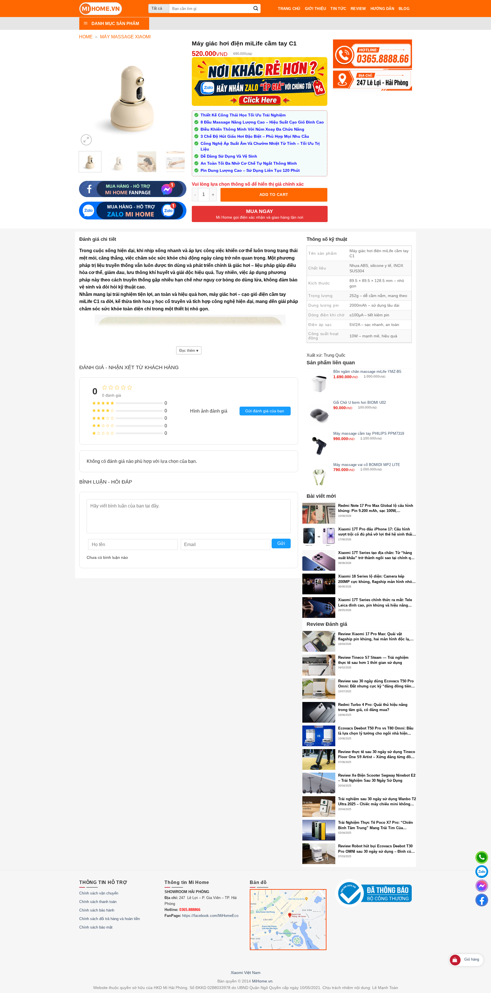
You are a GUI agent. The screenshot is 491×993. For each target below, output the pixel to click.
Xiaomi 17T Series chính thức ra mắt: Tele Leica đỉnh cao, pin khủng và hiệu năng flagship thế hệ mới (375, 603)
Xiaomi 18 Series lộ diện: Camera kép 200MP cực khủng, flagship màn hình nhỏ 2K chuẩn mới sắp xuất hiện (375, 579)
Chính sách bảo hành (96, 910)
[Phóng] (86, 139)
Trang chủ (289, 9)
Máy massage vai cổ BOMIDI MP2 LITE (366, 465)
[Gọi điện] (481, 857)
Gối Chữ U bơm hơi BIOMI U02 (359, 402)
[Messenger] (481, 885)
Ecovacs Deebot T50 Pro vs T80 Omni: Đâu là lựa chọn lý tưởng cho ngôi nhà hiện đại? (375, 731)
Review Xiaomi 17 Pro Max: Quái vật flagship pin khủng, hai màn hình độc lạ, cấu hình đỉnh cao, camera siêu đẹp (374, 637)
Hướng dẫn (382, 9)
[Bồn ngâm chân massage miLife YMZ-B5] (319, 384)
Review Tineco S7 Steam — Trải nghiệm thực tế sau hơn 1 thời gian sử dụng (373, 660)
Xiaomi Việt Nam (246, 972)
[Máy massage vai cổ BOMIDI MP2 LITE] (319, 476)
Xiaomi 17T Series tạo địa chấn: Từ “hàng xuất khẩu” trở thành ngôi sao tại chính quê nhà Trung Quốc (376, 556)
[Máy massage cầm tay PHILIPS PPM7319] (319, 445)
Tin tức (338, 9)
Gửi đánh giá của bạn (264, 411)
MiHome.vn (262, 981)
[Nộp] (256, 8)
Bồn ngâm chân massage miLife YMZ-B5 (367, 371)
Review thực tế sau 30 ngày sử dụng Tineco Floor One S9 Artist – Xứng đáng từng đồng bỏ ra (376, 755)
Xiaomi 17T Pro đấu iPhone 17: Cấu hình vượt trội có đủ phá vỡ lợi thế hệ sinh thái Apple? (375, 532)
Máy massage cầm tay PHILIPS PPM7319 (368, 434)
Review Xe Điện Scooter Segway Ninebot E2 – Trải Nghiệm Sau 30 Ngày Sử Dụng (376, 778)
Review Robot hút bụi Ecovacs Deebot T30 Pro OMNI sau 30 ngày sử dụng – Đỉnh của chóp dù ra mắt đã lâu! (375, 849)
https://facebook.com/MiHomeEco (210, 915)
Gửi (281, 543)
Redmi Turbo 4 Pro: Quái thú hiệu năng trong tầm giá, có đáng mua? (372, 707)
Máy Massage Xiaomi (125, 36)
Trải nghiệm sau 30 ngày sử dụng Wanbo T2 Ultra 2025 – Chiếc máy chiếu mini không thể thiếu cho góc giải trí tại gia (377, 802)
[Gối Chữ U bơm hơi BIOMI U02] (319, 415)
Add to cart (273, 194)
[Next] (179, 165)
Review (358, 9)
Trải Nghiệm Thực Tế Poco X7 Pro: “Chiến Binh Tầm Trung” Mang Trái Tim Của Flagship (375, 825)
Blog (404, 9)
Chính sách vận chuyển (98, 893)
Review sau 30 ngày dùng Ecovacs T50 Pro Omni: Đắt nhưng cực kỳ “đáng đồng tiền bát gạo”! (376, 684)
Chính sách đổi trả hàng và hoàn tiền (109, 919)
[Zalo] (481, 871)
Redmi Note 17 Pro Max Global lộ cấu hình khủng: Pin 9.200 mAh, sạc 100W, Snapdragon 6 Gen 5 (375, 508)
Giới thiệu (315, 9)
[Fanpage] (481, 900)
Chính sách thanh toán (97, 902)
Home (86, 36)
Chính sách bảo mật (96, 927)
